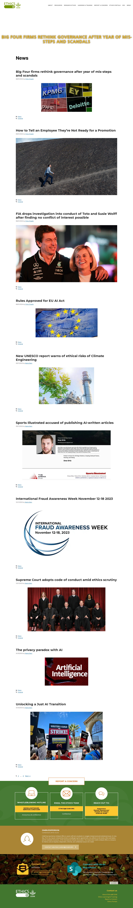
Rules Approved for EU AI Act (40, 301)
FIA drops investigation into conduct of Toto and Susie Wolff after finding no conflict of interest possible (66, 215)
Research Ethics (70, 5)
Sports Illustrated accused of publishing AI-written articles (65, 423)
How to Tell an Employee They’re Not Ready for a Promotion (66, 130)
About (50, 5)
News (129, 5)
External (20, 118)
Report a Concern (101, 5)
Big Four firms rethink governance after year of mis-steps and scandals (63, 73)
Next (27, 776)
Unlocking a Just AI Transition (41, 704)
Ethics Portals (115, 5)
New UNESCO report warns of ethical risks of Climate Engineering (60, 358)
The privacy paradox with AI (39, 650)
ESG (123, 5)
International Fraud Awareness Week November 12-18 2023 (64, 499)
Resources (58, 5)
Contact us (112, 891)
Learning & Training (85, 5)
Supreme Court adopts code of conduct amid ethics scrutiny (66, 580)
